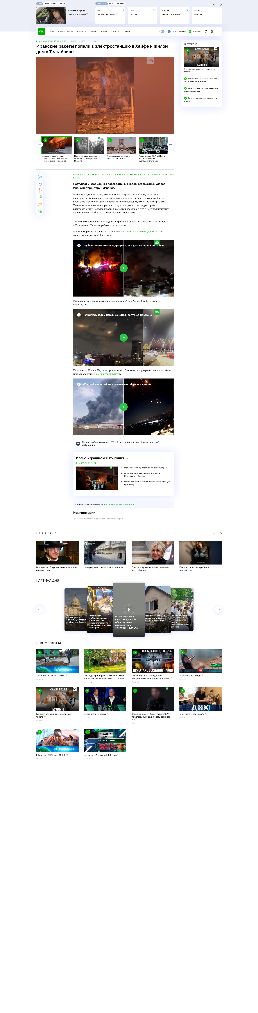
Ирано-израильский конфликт (51, 41)
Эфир (51, 31)
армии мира (79, 175)
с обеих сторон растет (107, 374)
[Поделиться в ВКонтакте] (40, 184)
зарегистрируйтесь (125, 504)
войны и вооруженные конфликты (132, 175)
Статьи (93, 31)
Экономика (197, 31)
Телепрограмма (65, 31)
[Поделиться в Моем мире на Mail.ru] (40, 204)
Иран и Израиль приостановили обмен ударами (146, 468)
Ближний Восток (96, 175)
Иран (165, 175)
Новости (81, 31)
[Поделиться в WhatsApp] (40, 197)
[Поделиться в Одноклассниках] (40, 190)
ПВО (172, 175)
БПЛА (109, 175)
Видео (104, 31)
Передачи (115, 31)
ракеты (76, 178)
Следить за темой (88, 463)
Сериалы (128, 31)
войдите (108, 504)
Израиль (156, 175)
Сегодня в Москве (179, 31)
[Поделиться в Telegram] (40, 177)
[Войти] (212, 31)
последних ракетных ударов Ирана (142, 231)
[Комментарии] (40, 212)
